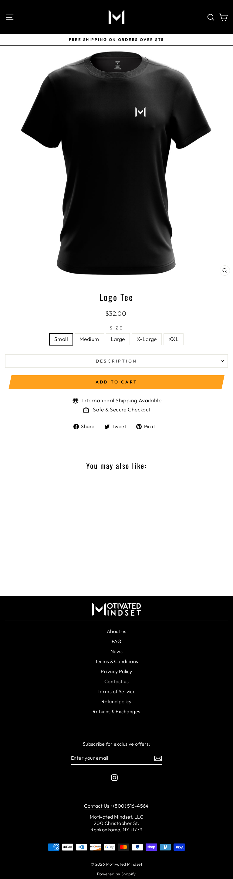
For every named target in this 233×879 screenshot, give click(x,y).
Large (118, 339)
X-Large (147, 339)
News (116, 651)
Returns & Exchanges (116, 711)
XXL (173, 339)
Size (116, 328)
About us (117, 631)
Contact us (116, 681)
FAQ (116, 641)
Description (116, 361)
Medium (89, 339)
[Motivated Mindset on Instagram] (114, 777)
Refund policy (116, 701)
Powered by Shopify (116, 873)
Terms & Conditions (116, 661)
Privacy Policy (116, 671)
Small (61, 339)
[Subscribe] (158, 758)
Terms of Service (116, 691)
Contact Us (97, 806)
